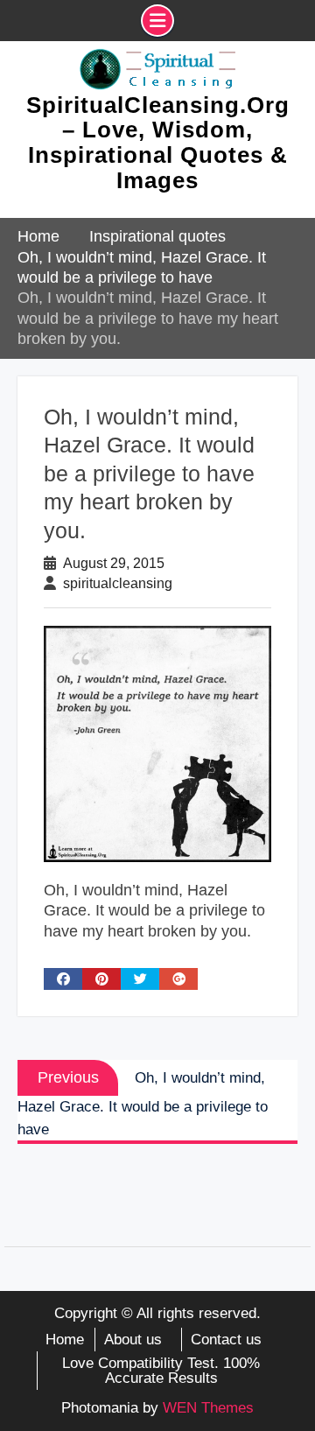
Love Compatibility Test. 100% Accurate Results (161, 1370)
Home (65, 1339)
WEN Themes (208, 1407)
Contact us (226, 1339)
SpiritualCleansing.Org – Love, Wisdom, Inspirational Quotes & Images (158, 142)
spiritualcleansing (117, 583)
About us (133, 1339)
